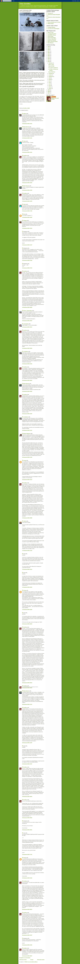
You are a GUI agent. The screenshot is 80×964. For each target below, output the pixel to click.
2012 (49, 58)
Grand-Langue (50, 36)
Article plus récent (22, 959)
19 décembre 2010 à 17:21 (27, 854)
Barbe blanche (26, 126)
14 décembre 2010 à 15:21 (27, 152)
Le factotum (25, 351)
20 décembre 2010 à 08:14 (27, 909)
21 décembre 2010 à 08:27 (27, 955)
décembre (51, 63)
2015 (49, 54)
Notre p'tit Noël (51, 66)
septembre (51, 76)
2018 (49, 49)
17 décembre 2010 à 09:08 (27, 517)
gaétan (24, 113)
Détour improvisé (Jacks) (52, 41)
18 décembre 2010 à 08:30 (27, 623)
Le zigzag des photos (52, 33)
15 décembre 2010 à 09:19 (27, 320)
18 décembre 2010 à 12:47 (27, 742)
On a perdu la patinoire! (53, 67)
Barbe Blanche (50, 42)
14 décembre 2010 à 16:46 (27, 190)
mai (49, 82)
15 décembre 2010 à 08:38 (27, 307)
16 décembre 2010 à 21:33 (27, 479)
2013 (49, 57)
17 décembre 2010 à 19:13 (27, 569)
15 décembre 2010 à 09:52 (27, 348)
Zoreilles (25, 155)
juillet (50, 79)
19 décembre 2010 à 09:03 (27, 817)
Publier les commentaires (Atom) (31, 961)
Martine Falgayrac (26, 433)
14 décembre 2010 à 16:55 (27, 201)
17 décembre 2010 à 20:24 (27, 587)
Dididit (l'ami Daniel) (52, 40)
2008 (49, 91)
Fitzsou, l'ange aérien (52, 38)
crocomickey (25, 323)
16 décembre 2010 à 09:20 (27, 391)
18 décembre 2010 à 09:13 (27, 687)
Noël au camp (51, 64)
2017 (49, 51)
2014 (49, 55)
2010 (49, 61)
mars (50, 85)
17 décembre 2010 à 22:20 (27, 609)
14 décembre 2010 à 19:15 (27, 228)
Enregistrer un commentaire (24, 957)
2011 (49, 60)
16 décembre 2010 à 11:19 (27, 430)
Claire (24, 141)
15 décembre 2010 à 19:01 (27, 363)
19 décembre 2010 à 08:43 (27, 796)
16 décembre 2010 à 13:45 (27, 457)
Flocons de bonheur (52, 37)
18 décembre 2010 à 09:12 (27, 682)
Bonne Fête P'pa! (51, 71)
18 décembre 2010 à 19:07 (27, 763)
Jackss (24, 521)
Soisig (24, 460)
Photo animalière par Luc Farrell (54, 22)
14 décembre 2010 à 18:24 (27, 217)
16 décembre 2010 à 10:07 (27, 413)
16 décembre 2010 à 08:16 (27, 380)
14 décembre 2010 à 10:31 (27, 123)
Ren (24, 214)
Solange (24, 220)
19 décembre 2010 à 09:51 (27, 829)
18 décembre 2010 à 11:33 (27, 704)
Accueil (31, 959)
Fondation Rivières (51, 27)
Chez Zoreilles (25, 4)
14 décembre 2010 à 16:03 (27, 182)
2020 (49, 46)
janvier (50, 88)
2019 (49, 48)
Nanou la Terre (50, 32)
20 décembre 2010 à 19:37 (27, 935)
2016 (49, 52)
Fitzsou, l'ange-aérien (27, 310)
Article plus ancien (40, 959)
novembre (51, 73)
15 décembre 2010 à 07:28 (27, 260)
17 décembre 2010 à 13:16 (27, 550)
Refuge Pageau (51, 23)
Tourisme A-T (50, 13)
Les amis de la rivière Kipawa (53, 28)
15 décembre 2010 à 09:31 (27, 327)
